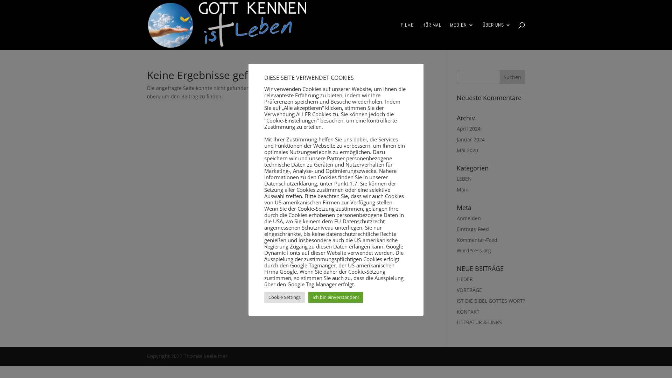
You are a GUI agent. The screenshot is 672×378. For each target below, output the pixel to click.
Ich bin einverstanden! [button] (336, 297)
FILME (407, 25)
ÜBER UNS (493, 25)
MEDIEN (458, 25)
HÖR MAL (431, 25)
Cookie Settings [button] (284, 297)
